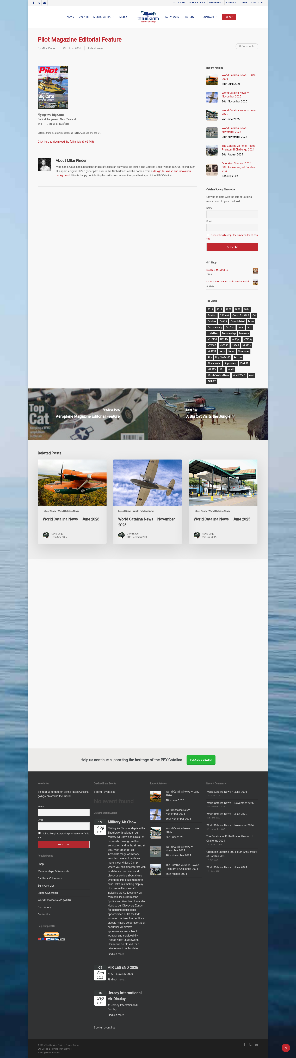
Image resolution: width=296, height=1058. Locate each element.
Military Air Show (122, 822)
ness (222, 351)
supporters (230, 363)
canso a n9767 (240, 315)
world (231, 369)
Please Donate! (201, 759)
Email (209, 221)
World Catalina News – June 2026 (226, 792)
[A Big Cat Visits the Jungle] (208, 414)
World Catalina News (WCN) (54, 900)
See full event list (104, 792)
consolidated (238, 321)
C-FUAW (224, 315)
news (232, 351)
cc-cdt (223, 321)
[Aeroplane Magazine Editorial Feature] (87, 414)
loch (249, 327)
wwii (251, 375)
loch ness (213, 333)
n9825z (247, 345)
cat (254, 315)
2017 (210, 309)
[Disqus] (148, 606)
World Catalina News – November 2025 (230, 803)
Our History (44, 907)
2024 (246, 309)
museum (244, 333)
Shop (41, 864)
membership (229, 333)
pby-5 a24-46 (222, 357)
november (243, 351)
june (240, 327)
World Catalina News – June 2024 (226, 867)
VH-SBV (212, 369)
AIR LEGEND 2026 (123, 967)
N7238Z (212, 345)
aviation (212, 315)
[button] (261, 17)
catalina (212, 321)
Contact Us (44, 914)
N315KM (212, 339)
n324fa (224, 339)
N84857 (212, 351)
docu (251, 321)
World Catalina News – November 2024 (230, 825)
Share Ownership (48, 893)
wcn (222, 369)
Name (209, 208)
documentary (215, 327)
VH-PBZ (244, 363)
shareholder (214, 363)
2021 (228, 309)
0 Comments (247, 46)
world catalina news (218, 375)
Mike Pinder (48, 48)
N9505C (224, 345)
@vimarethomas (52, 1052)
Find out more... (117, 954)
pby (210, 357)
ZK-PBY (212, 381)
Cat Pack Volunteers (50, 878)
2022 (237, 309)
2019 (219, 309)
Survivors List (46, 886)
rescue (238, 357)
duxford (230, 327)
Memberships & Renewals (53, 871)
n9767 (235, 345)
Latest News (95, 48)
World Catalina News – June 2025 (226, 814)
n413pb (236, 339)
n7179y (248, 339)
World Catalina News (68, 511)
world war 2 (239, 375)
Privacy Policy (72, 1045)
